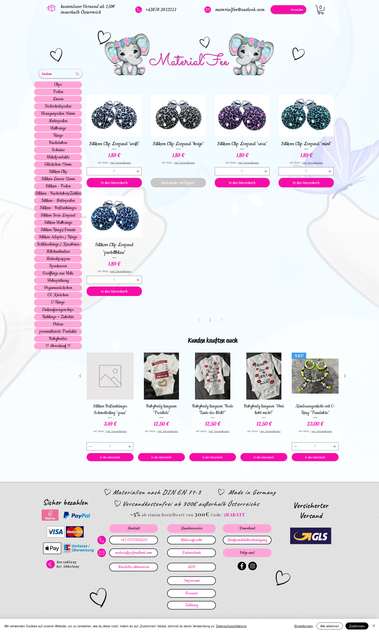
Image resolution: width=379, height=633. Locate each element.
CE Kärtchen (58, 295)
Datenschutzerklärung (231, 626)
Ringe (58, 135)
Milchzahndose (58, 252)
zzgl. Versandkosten (121, 163)
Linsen (58, 99)
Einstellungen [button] (303, 626)
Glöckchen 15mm (58, 164)
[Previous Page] (199, 319)
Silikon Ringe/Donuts (58, 230)
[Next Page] (221, 319)
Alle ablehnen (329, 626)
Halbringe (58, 128)
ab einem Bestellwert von (168, 514)
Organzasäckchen (58, 288)
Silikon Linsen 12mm (58, 179)
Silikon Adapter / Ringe (58, 237)
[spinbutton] (114, 171)
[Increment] (138, 171)
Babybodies (58, 339)
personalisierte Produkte (58, 331)
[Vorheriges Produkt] (80, 375)
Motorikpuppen (58, 259)
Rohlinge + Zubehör (58, 317)
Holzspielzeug (58, 280)
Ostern (58, 324)
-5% (135, 514)
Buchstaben (58, 143)
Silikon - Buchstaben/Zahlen (58, 193)
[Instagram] (252, 566)
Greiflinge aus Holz (58, 273)
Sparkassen (58, 266)
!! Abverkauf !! (58, 346)
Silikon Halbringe (58, 223)
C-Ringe (58, 302)
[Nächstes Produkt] (345, 375)
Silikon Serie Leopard (58, 215)
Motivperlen (58, 121)
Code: (217, 514)
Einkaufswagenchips (58, 310)
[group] (213, 406)
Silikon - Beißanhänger (58, 208)
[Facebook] (242, 566)
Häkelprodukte (58, 157)
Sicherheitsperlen (58, 106)
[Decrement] (90, 171)
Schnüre (58, 150)
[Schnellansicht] (114, 115)
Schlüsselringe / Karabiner (58, 244)
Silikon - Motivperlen (58, 201)
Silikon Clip (58, 172)
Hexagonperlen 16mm (58, 114)
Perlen (58, 92)
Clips (58, 85)
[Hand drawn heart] (57, 55)
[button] (320, 9)
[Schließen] (373, 625)
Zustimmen (357, 626)
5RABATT (234, 514)
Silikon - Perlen (58, 186)
